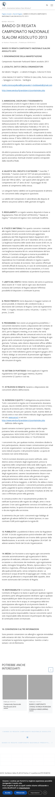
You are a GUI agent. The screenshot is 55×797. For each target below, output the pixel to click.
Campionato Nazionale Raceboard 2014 (12, 705)
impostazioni (24, 788)
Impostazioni (35, 793)
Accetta (7, 793)
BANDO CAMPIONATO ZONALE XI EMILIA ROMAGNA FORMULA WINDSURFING (40, 706)
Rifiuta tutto (20, 793)
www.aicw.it (13, 417)
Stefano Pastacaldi (10, 42)
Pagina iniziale (7, 14)
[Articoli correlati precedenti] (45, 669)
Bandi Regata (17, 14)
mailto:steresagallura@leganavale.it (17, 85)
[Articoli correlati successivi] (50, 669)
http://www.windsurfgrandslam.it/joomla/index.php (23, 90)
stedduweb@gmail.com (42, 85)
